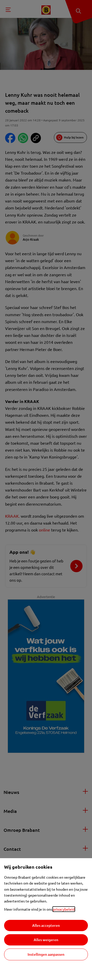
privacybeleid (64, 909)
